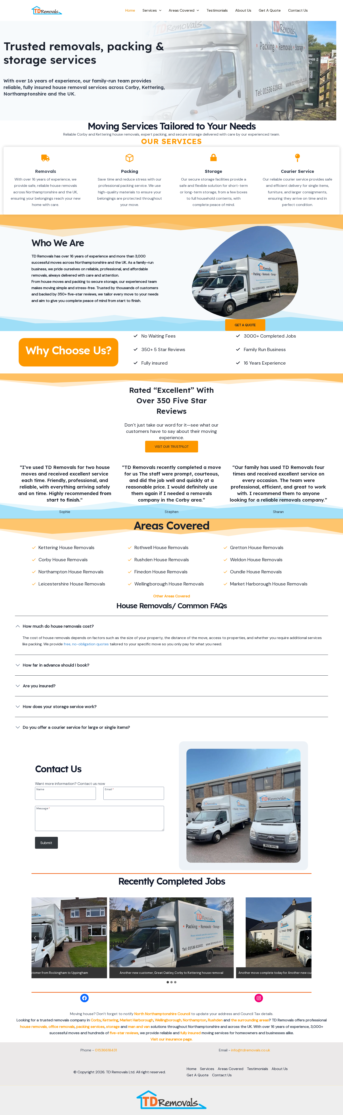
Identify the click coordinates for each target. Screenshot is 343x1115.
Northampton (194, 1020)
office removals (62, 1026)
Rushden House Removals (161, 560)
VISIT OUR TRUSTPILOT (172, 447)
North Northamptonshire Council (162, 1013)
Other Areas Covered (171, 596)
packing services (90, 1026)
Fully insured (154, 363)
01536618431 (106, 1050)
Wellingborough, (168, 1020)
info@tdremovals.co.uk (250, 1050)
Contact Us (298, 10)
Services (150, 10)
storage (113, 1026)
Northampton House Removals (71, 572)
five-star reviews (124, 1032)
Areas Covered (181, 10)
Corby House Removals (63, 560)
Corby (96, 1020)
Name (40, 789)
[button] (159, 10)
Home (130, 10)
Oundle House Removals (256, 572)
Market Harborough (136, 1020)
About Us (243, 10)
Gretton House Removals (257, 547)
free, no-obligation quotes (86, 644)
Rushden (216, 1020)
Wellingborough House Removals (169, 584)
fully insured (190, 1032)
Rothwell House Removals (161, 547)
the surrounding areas (250, 1020)
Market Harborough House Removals (269, 584)
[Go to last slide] (35, 938)
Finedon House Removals (161, 572)
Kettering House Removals (66, 547)
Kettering (110, 1020)
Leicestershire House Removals (71, 584)
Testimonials (217, 10)
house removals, (34, 1026)
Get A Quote (270, 10)
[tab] (168, 982)
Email (109, 789)
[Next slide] (308, 938)
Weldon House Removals (256, 560)
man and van (139, 1026)
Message (43, 808)
